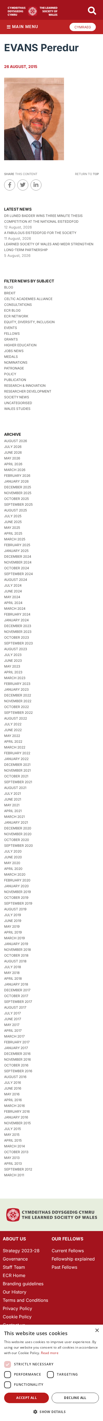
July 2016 (12, 1082)
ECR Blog (12, 310)
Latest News (18, 209)
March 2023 (14, 678)
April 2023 (13, 672)
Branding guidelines (23, 1283)
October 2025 (16, 499)
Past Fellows (64, 1267)
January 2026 (16, 481)
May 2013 (12, 1158)
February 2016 (17, 1111)
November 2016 (17, 1059)
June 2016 (12, 1088)
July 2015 (12, 1129)
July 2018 (12, 967)
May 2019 (12, 926)
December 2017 (17, 990)
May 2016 (12, 1094)
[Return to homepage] (32, 11)
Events (10, 328)
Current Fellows (68, 1250)
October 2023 (16, 637)
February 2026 (17, 475)
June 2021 (12, 799)
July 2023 (12, 655)
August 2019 (15, 909)
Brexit (10, 293)
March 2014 (14, 1146)
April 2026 (13, 464)
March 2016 (14, 1106)
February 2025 (17, 545)
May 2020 (12, 863)
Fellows (12, 333)
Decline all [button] (75, 1397)
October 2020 (16, 840)
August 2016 (15, 1077)
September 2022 (18, 712)
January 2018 (16, 984)
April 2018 (13, 978)
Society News (16, 397)
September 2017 (18, 1002)
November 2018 (17, 950)
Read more (50, 1353)
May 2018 (12, 973)
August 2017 (15, 1007)
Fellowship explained (73, 1259)
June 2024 (13, 591)
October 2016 (16, 1065)
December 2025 (17, 487)
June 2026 (13, 452)
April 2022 (13, 741)
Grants (11, 339)
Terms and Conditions (25, 1300)
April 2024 (13, 603)
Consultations (18, 305)
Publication (15, 380)
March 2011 (14, 1175)
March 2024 (15, 608)
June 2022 (13, 730)
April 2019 (13, 932)
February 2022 (17, 753)
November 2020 (18, 834)
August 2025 (15, 510)
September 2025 (18, 504)
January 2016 (16, 1117)
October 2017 (16, 996)
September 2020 (18, 845)
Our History (14, 1292)
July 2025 (12, 516)
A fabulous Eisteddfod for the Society (40, 233)
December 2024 (17, 556)
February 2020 (17, 880)
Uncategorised (18, 403)
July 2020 (13, 851)
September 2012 (18, 1169)
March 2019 (14, 938)
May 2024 (12, 597)
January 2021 (16, 822)
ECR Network (16, 316)
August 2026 (15, 441)
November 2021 (17, 770)
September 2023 (18, 643)
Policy (10, 374)
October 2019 (16, 897)
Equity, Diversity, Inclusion (29, 322)
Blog (8, 287)
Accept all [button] (26, 1397)
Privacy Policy (17, 1308)
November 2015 (17, 1123)
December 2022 (17, 695)
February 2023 (17, 684)
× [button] (97, 1331)
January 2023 (16, 689)
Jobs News (14, 351)
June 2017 (12, 1019)
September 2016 (18, 1071)
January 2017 (16, 1048)
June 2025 (13, 522)
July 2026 (12, 447)
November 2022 (17, 701)
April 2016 (13, 1100)
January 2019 (16, 944)
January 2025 (16, 551)
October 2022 (16, 707)
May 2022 (12, 736)
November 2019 (17, 892)
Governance (15, 1259)
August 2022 (15, 718)
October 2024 (16, 568)
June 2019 (12, 921)
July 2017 (12, 1013)
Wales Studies (17, 409)
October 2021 (16, 776)
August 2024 (15, 580)
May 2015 (12, 1135)
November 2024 (18, 562)
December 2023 (17, 626)
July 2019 (12, 915)
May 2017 (12, 1025)
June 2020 (13, 857)
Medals (11, 357)
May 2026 (12, 458)
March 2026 (14, 470)
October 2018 (16, 955)
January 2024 (16, 620)
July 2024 (13, 585)
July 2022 (12, 724)
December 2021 (17, 765)
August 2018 (15, 961)
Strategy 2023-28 (21, 1250)
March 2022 (14, 747)
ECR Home (14, 1275)
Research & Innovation (25, 385)
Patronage (14, 368)
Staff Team (14, 1267)
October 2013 (16, 1152)
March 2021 (14, 817)
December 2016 (17, 1054)
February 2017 (17, 1042)
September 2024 (18, 574)
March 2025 (14, 539)
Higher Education (20, 345)
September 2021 (18, 782)
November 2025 (17, 493)
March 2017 (14, 1036)
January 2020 (16, 886)
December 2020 (17, 828)
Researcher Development (27, 391)
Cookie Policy (17, 1316)
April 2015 (13, 1140)
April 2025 (13, 533)
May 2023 (12, 666)
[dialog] (51, 1373)
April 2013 (13, 1163)
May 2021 (12, 805)
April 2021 (13, 811)
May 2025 (12, 528)
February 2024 (17, 614)
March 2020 (15, 874)
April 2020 (13, 869)
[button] (51, 1412)
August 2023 (15, 649)
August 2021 (15, 788)
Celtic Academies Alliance (28, 299)
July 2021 (12, 793)
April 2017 (13, 1030)
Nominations (15, 362)
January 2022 (16, 759)
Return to (87, 174)
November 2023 (17, 632)
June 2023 (13, 660)
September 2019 (18, 903)
